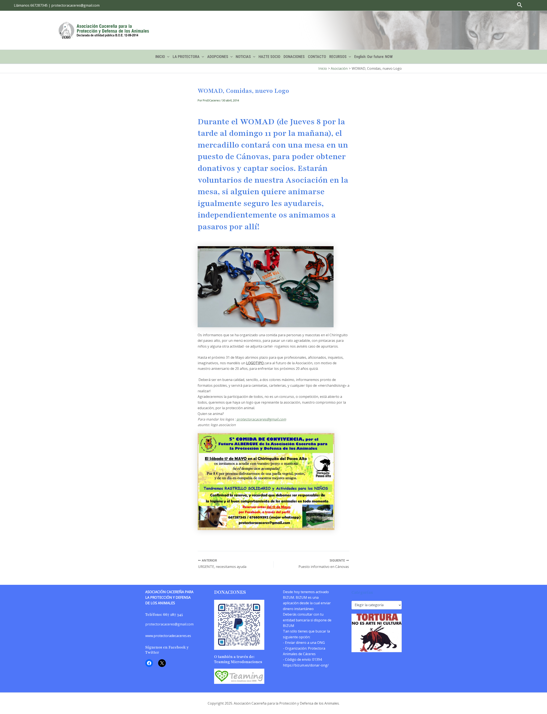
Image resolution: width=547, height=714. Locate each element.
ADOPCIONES (217, 56)
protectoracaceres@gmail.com (261, 419)
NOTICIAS (243, 56)
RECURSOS (338, 56)
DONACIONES (294, 56)
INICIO (160, 56)
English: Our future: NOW (373, 56)
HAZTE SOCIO (269, 56)
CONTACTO (317, 56)
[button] (56, 5)
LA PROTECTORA (186, 56)
